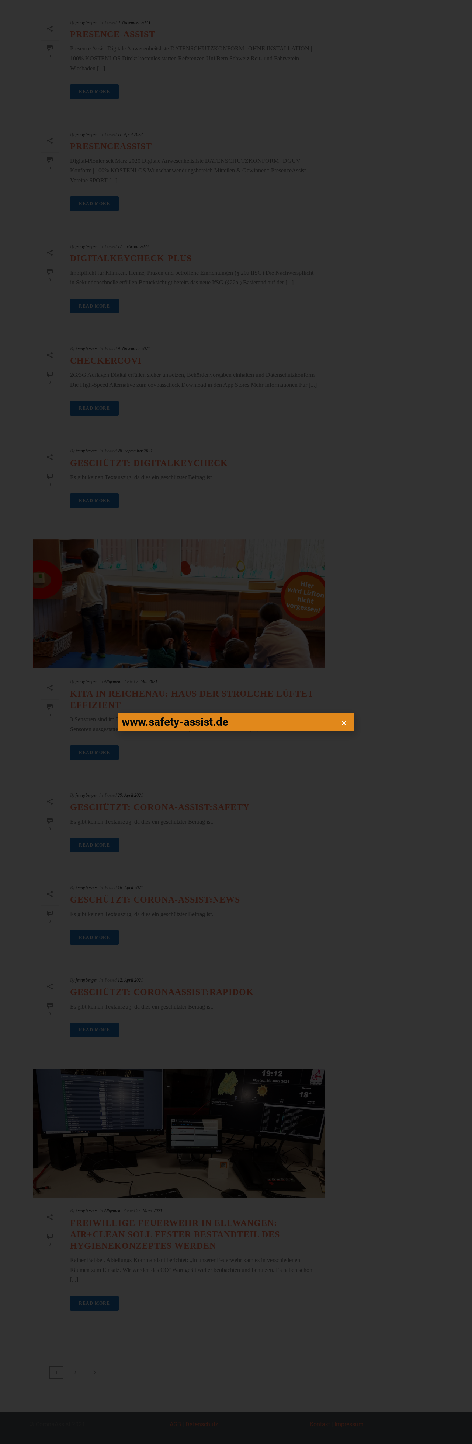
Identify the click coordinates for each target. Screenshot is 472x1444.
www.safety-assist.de (175, 721)
